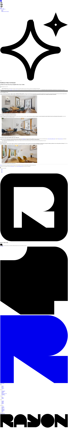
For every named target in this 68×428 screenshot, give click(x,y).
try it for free (1, 246)
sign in (1, 8)
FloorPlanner (3, 409)
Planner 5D (3, 410)
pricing (1, 7)
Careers (2, 398)
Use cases (3, 387)
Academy (3, 392)
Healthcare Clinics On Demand (5, 11)
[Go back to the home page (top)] (1, 1)
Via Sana (16, 89)
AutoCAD (3, 406)
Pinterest (3, 403)
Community (3, 391)
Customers (3, 388)
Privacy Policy (2, 413)
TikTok (2, 402)
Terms (4, 413)
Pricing (2, 386)
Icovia (2, 411)
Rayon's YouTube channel (20, 166)
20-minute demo (12, 166)
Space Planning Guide (4, 393)
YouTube (3, 401)
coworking (11, 89)
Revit (2, 408)
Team (2, 397)
